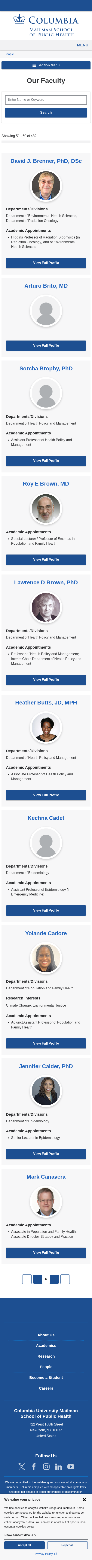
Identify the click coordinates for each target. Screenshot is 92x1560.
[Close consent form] (84, 1499)
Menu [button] (82, 45)
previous (38, 1279)
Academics (46, 1345)
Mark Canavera (46, 1176)
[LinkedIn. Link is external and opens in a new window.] (58, 1466)
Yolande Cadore (46, 933)
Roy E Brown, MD (46, 483)
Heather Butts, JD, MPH (46, 702)
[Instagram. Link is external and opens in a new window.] (46, 1466)
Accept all (24, 1545)
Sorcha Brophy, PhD (46, 368)
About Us (46, 1335)
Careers (46, 1388)
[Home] (46, 25)
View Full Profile (46, 263)
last (65, 1279)
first (27, 1279)
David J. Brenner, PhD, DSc (46, 161)
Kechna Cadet (46, 818)
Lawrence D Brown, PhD (46, 582)
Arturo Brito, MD (46, 286)
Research (46, 1356)
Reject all (67, 1545)
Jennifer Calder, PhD (46, 1066)
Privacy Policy (44, 1553)
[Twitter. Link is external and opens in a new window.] (21, 1466)
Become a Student (46, 1377)
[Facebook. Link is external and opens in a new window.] (33, 1466)
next (54, 1279)
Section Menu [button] (48, 65)
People (9, 54)
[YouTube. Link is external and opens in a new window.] (70, 1466)
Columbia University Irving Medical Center (46, 5)
